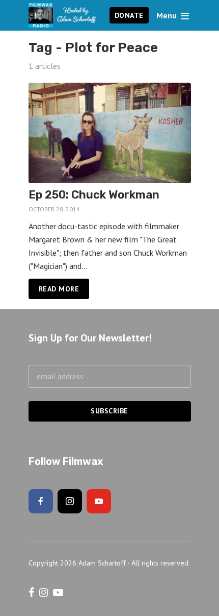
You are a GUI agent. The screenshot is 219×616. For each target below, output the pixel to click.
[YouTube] (99, 501)
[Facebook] (41, 501)
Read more (59, 288)
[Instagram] (70, 501)
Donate (129, 15)
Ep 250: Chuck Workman (94, 195)
